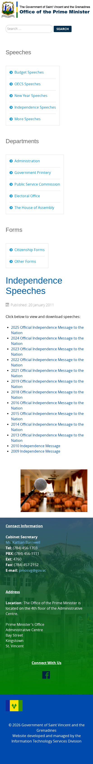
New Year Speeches (30, 96)
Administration (27, 161)
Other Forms (25, 261)
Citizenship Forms (29, 250)
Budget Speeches (29, 72)
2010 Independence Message (35, 446)
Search (62, 29)
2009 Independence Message (35, 451)
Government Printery (32, 173)
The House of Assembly (34, 208)
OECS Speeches (27, 84)
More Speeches (27, 119)
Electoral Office (27, 196)
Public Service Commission (37, 184)
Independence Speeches (35, 107)
